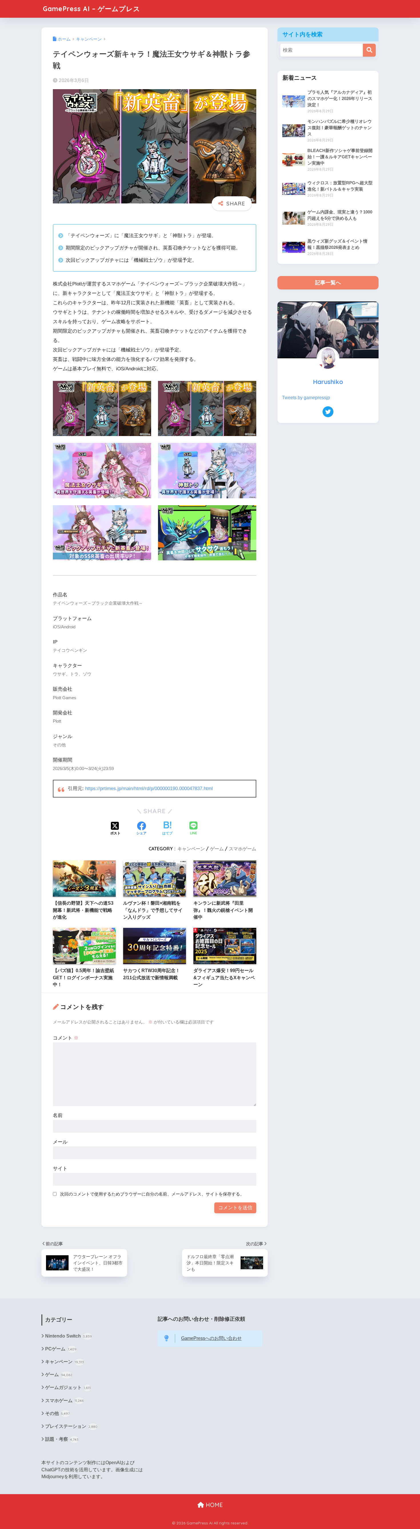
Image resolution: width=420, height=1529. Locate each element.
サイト (60, 1168)
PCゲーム (61, 1348)
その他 (57, 1413)
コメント (66, 1038)
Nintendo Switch (68, 1336)
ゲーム (217, 849)
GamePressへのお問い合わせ (211, 1338)
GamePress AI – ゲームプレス (91, 9)
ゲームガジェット (68, 1387)
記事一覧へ (328, 282)
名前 (58, 1115)
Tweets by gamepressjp (306, 397)
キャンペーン (191, 849)
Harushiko (328, 381)
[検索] (369, 50)
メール (60, 1142)
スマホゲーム (242, 849)
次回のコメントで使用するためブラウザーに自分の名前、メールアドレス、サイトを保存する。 (152, 1194)
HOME (213, 1504)
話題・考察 (62, 1439)
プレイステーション (71, 1426)
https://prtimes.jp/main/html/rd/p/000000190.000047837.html (149, 788)
